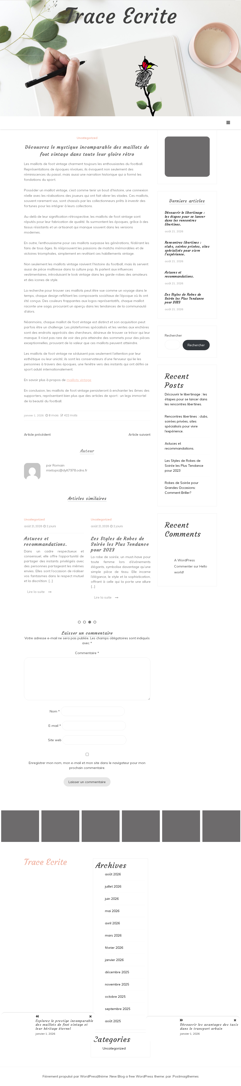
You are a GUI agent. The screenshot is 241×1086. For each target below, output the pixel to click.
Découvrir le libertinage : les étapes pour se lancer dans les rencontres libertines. (185, 218)
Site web (54, 740)
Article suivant (139, 434)
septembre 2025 (117, 1009)
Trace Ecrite (120, 16)
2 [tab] (84, 622)
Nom (55, 711)
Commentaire (87, 653)
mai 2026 (112, 911)
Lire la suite (36, 592)
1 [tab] (79, 622)
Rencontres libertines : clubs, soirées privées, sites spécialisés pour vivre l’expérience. (187, 248)
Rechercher (173, 335)
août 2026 (113, 874)
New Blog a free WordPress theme (137, 1076)
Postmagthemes (186, 1076)
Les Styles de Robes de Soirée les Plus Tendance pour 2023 (120, 544)
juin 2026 (112, 899)
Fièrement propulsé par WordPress (70, 1076)
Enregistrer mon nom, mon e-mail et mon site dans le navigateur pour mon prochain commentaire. (87, 765)
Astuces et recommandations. (45, 541)
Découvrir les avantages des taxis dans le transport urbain (209, 1026)
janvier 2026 (114, 960)
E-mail (54, 726)
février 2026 (114, 947)
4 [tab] (94, 622)
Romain (58, 465)
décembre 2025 (117, 972)
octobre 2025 (115, 996)
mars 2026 (113, 935)
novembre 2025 (117, 984)
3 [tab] (89, 622)
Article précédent (37, 434)
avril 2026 (112, 923)
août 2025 (113, 1021)
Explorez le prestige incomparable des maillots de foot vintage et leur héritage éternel (64, 1025)
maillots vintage (79, 380)
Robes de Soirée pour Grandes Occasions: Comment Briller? (181, 488)
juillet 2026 (113, 886)
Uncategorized (87, 138)
